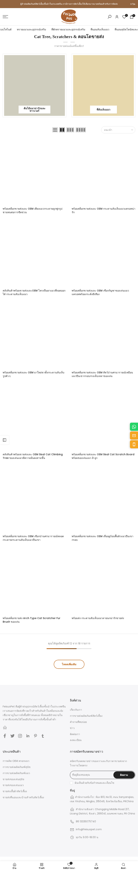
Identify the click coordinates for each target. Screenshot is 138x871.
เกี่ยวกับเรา (76, 710)
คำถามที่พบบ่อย (78, 722)
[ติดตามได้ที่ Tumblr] (43, 736)
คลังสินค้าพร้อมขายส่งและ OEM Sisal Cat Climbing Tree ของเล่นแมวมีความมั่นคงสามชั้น (33, 456)
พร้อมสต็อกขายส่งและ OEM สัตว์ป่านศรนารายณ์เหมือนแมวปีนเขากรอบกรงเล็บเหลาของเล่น (102, 374)
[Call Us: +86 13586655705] (134, 444)
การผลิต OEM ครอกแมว (16, 761)
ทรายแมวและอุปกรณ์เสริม (31, 29)
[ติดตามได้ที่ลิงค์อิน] (28, 736)
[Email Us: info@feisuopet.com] (134, 436)
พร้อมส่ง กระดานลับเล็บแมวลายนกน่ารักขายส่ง (98, 618)
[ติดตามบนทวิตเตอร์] (12, 736)
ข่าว (72, 728)
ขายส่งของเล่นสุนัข (13, 779)
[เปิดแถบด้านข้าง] (4, 440)
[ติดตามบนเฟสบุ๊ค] (5, 736)
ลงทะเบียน (76, 740)
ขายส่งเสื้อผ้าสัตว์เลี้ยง (15, 791)
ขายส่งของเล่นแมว (13, 785)
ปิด (6, 4)
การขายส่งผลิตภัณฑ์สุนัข (17, 767)
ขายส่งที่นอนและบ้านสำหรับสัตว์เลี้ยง (23, 797)
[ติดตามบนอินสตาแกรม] (20, 736)
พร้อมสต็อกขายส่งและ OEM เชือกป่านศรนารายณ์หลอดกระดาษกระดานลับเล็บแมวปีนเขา (33, 538)
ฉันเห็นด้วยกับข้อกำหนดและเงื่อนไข (94, 783)
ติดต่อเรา (75, 734)
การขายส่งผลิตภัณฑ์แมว (16, 773)
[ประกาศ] (69, 4)
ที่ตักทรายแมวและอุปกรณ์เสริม (68, 29)
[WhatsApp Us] (134, 427)
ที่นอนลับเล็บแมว (100, 29)
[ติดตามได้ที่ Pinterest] (35, 736)
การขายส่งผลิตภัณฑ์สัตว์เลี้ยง (86, 716)
